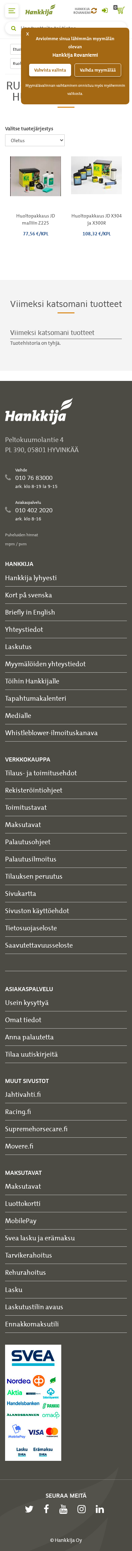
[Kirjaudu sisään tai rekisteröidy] (104, 11)
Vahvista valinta (50, 70)
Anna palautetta (29, 1036)
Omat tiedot (23, 1019)
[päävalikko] (12, 11)
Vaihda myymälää (98, 70)
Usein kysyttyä (27, 1002)
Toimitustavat (26, 807)
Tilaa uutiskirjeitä (31, 1054)
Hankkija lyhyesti (31, 577)
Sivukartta (20, 893)
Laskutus (18, 646)
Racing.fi (18, 1111)
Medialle (18, 715)
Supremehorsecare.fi (36, 1128)
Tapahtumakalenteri (35, 698)
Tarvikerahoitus (28, 1255)
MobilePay (21, 1220)
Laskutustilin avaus (34, 1306)
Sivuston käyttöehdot (37, 910)
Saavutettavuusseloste (39, 945)
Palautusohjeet (27, 841)
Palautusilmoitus (31, 858)
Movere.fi (19, 1146)
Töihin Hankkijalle (32, 681)
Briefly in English (30, 612)
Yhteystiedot (24, 629)
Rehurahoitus (25, 1272)
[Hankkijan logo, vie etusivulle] (44, 10)
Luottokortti (23, 1203)
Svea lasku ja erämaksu (40, 1237)
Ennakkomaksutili (32, 1323)
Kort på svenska (28, 594)
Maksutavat (23, 824)
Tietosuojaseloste (31, 927)
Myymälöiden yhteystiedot (45, 663)
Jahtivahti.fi (23, 1094)
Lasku (13, 1289)
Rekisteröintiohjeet (33, 790)
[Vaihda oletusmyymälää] (94, 10)
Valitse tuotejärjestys (29, 128)
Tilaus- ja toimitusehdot (41, 772)
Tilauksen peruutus (34, 876)
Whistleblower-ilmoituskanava (51, 732)
